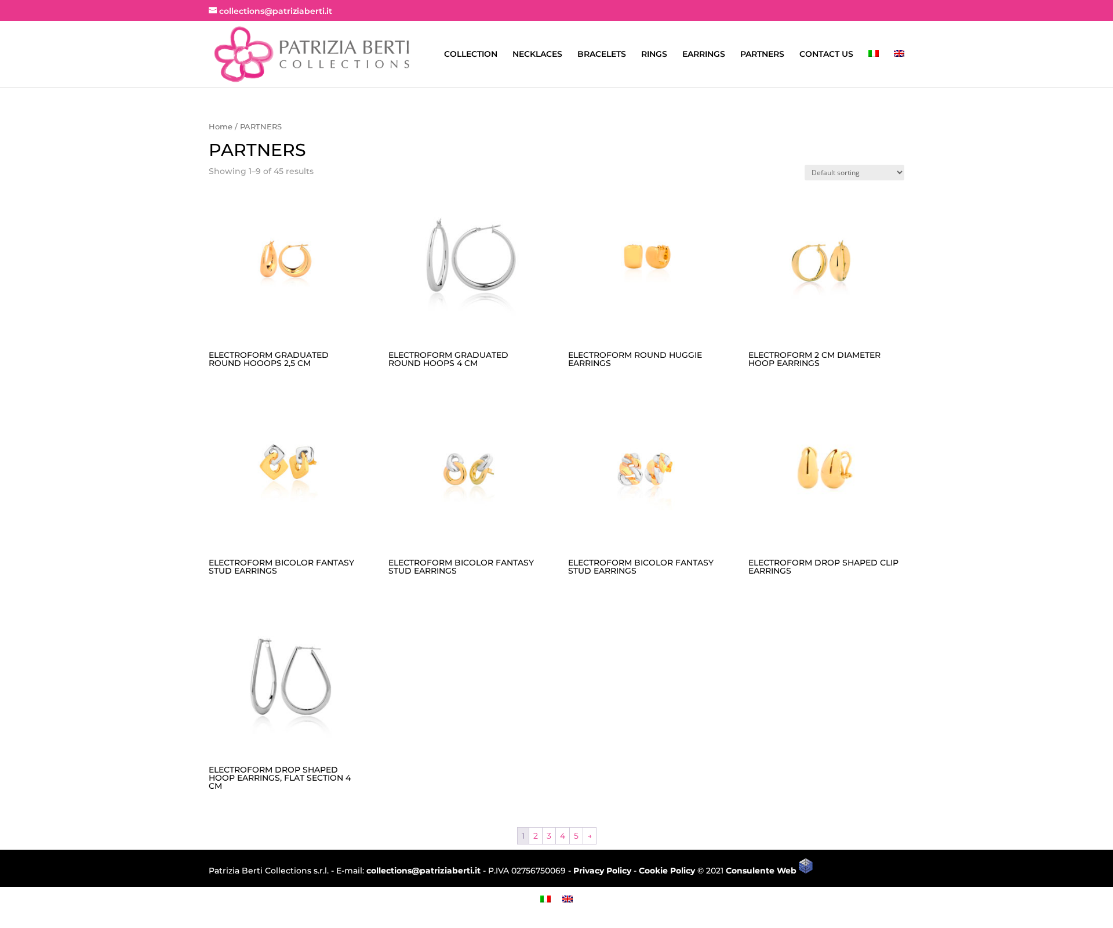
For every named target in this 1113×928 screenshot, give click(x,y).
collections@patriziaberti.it (423, 870)
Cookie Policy (667, 870)
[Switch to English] (567, 898)
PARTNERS (762, 54)
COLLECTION (470, 54)
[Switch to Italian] (873, 68)
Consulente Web (762, 870)
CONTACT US (826, 54)
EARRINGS (703, 54)
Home (220, 126)
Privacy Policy (602, 870)
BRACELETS (601, 54)
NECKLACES (537, 54)
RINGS (654, 54)
